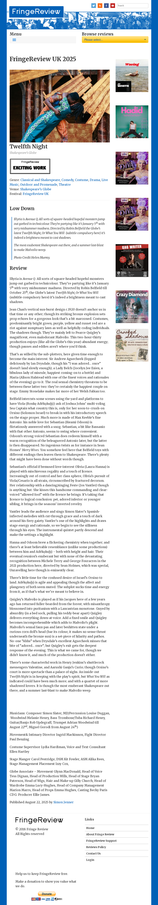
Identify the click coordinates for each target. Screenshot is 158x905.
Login (90, 860)
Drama (95, 180)
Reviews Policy (96, 847)
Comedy (67, 180)
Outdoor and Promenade (38, 184)
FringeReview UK (36, 194)
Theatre (65, 184)
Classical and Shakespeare (40, 180)
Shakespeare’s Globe (35, 189)
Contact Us (93, 853)
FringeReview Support (101, 840)
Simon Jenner (63, 802)
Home (90, 828)
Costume (81, 180)
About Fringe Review (100, 834)
